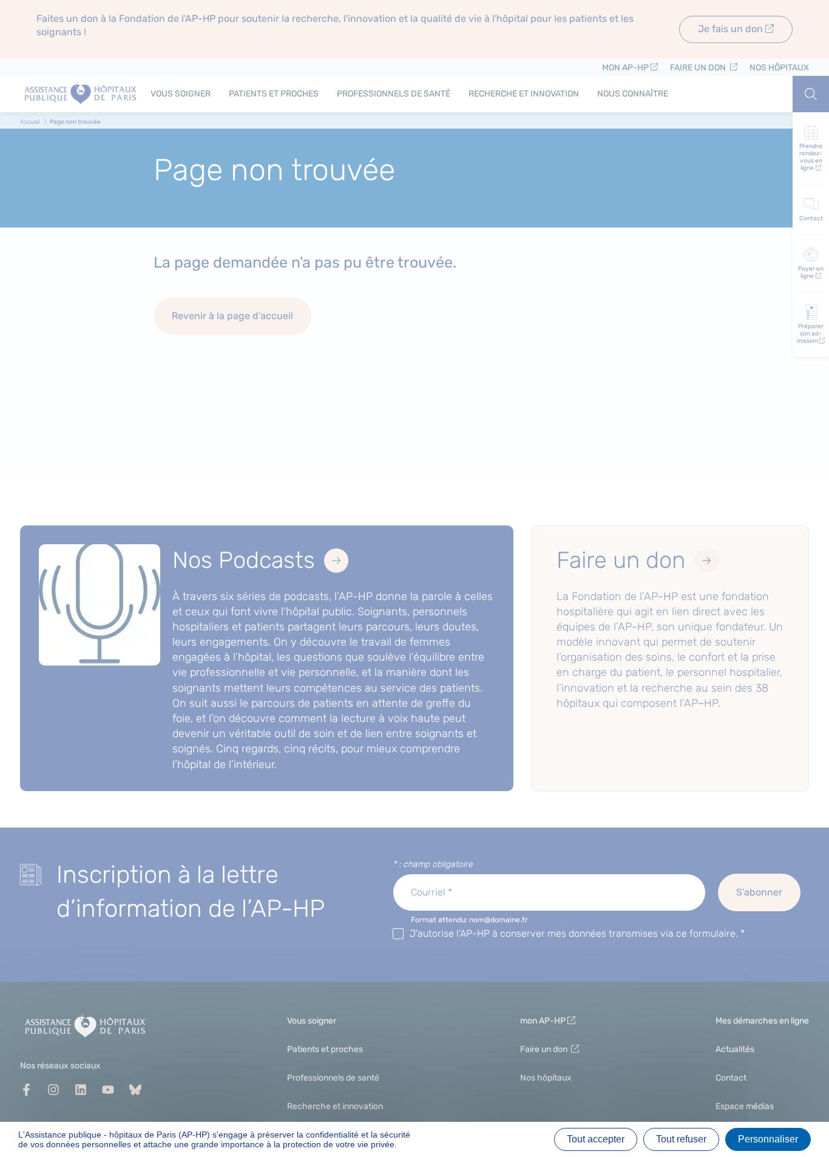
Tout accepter (595, 1139)
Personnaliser (768, 1139)
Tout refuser (681, 1139)
